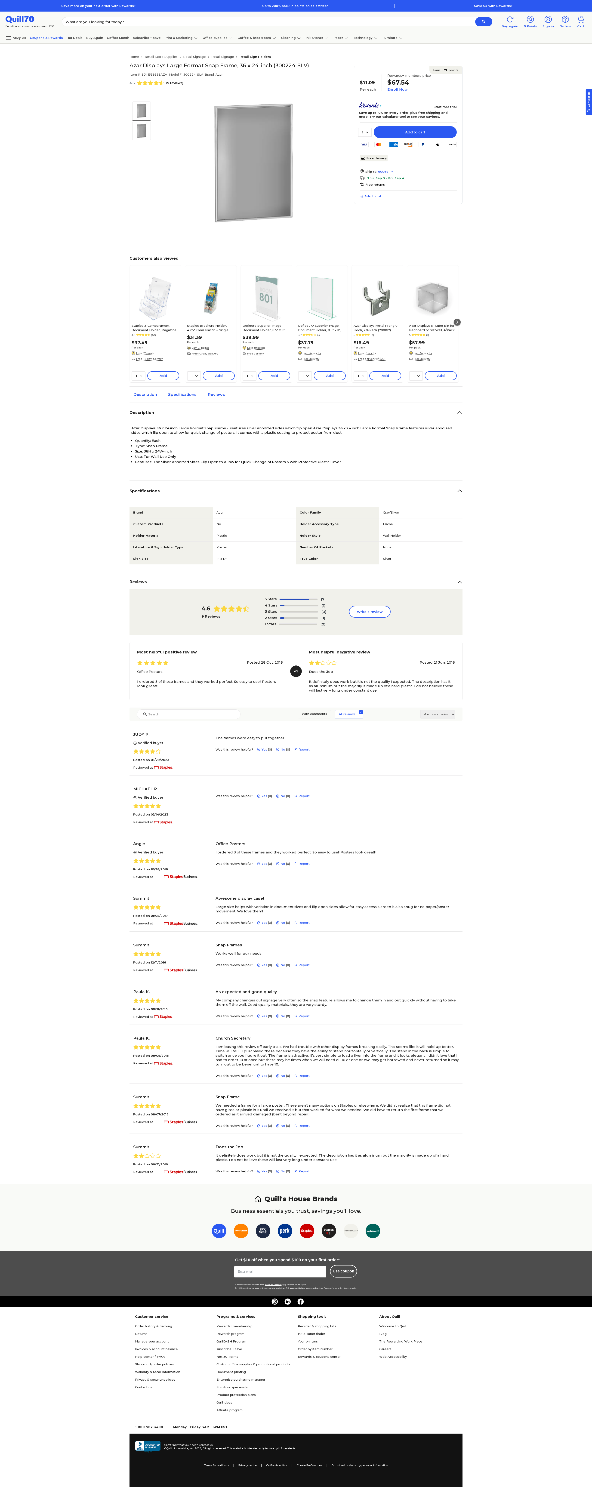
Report (304, 749)
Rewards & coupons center (319, 1356)
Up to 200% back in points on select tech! (296, 6)
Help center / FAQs (150, 1356)
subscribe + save (147, 38)
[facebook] (300, 1301)
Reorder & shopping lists (317, 1326)
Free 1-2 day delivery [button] (149, 358)
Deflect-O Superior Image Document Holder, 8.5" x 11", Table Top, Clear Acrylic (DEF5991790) (319, 328)
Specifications (182, 394)
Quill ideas (224, 1402)
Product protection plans (236, 1395)
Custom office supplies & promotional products (253, 1364)
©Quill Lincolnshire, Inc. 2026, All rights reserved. (195, 1448)
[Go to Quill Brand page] (219, 1232)
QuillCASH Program (231, 1341)
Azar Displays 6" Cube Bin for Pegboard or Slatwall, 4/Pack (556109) (432, 328)
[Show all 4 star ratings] (299, 605)
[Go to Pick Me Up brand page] (263, 1232)
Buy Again (94, 38)
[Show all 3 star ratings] (299, 612)
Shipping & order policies (154, 1364)
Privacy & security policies (155, 1379)
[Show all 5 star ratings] (298, 599)
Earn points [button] (446, 70)
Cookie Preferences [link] (309, 1465)
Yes (264, 749)
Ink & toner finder (311, 1334)
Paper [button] (338, 38)
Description (145, 394)
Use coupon (343, 1271)
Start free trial (445, 107)
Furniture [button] (390, 38)
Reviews (216, 394)
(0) (323, 612)
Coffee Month (118, 38)
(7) (323, 599)
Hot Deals (75, 38)
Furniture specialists (232, 1387)
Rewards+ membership (234, 1326)
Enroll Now (397, 89)
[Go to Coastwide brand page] (241, 1232)
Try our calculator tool (387, 116)
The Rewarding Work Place (400, 1341)
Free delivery (376, 158)
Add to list (372, 196)
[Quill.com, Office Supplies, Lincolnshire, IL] (147, 1447)
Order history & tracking (153, 1326)
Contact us (143, 1387)
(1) (323, 605)
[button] (483, 21)
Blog (383, 1334)
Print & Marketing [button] (178, 38)
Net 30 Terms (227, 1356)
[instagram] (274, 1301)
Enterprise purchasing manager (240, 1379)
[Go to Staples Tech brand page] (329, 1232)
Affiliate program (229, 1410)
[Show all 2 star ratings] (299, 618)
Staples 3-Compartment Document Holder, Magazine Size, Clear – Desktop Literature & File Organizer (154, 328)
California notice (276, 1465)
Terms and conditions (273, 1285)
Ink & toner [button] (314, 38)
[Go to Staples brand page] (307, 1232)
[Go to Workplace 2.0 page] (373, 1232)
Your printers (308, 1341)
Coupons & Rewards (46, 38)
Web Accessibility (393, 1356)
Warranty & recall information (157, 1372)
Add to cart (415, 132)
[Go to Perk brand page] (285, 1232)
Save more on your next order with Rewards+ (98, 6)
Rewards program (230, 1334)
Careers (385, 1349)
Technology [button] (363, 38)
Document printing (231, 1372)
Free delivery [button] (255, 353)
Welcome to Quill (392, 1326)
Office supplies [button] (215, 38)
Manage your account (152, 1341)
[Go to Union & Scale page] (351, 1232)
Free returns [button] (375, 184)
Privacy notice (247, 1465)
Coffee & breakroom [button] (254, 38)
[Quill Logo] (20, 19)
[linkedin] (287, 1301)
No (283, 749)
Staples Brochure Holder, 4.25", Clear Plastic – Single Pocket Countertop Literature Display (210, 328)
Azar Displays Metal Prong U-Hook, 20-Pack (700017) (376, 328)
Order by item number (315, 1349)
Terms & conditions (216, 1465)
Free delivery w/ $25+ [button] (372, 358)
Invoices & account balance (156, 1349)
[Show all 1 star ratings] (298, 624)
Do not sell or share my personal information (360, 1465)
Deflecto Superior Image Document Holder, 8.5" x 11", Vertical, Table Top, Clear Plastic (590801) (264, 328)
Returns (141, 1334)
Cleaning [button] (288, 38)
